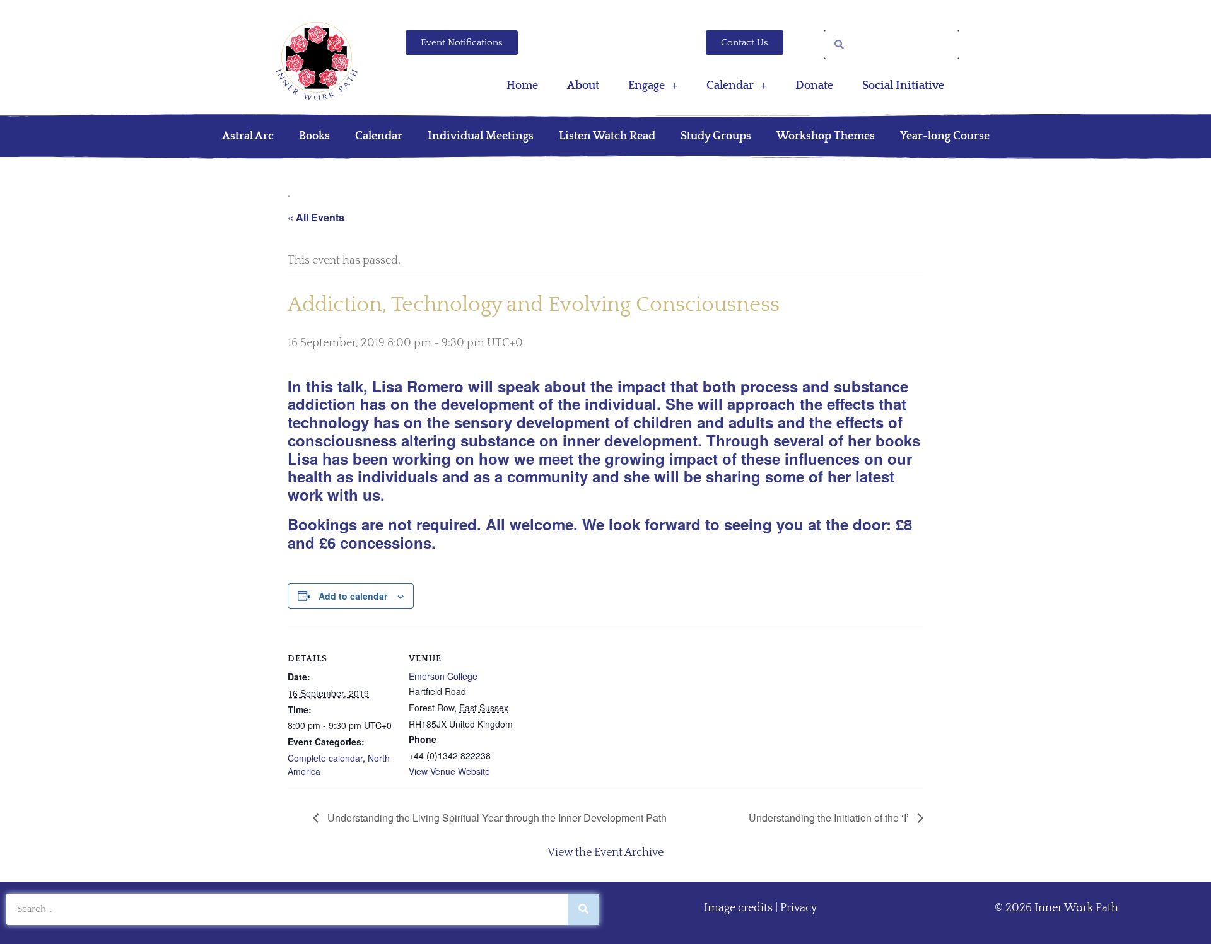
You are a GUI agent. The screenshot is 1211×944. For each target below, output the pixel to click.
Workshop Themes (825, 136)
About (583, 85)
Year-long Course (945, 136)
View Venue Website (449, 771)
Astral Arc (248, 136)
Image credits (738, 908)
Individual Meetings (481, 136)
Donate (814, 85)
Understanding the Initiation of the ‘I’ (830, 817)
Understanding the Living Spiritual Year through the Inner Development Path (496, 817)
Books (314, 136)
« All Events (316, 217)
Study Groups (716, 136)
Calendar (730, 85)
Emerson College (443, 676)
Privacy (798, 908)
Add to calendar (353, 596)
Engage (646, 85)
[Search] (583, 909)
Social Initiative (903, 85)
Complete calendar (325, 758)
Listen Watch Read (607, 136)
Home (522, 85)
